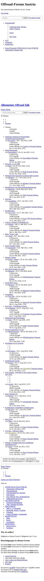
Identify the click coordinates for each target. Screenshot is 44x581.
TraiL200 (11, 296)
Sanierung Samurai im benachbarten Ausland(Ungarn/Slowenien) (17, 138)
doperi (25, 357)
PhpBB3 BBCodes (20, 569)
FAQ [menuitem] (7, 40)
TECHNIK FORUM (12, 501)
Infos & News (11, 526)
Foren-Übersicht (10, 556)
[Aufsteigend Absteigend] (30, 461)
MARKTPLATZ (11, 516)
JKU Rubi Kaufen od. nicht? (15, 269)
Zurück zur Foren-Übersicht (10, 480)
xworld (10, 384)
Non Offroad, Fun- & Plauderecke (18, 497)
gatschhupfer (27, 402)
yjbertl (10, 236)
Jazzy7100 (11, 213)
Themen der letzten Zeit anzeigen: (14, 459)
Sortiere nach (7, 461)
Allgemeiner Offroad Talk (15, 105)
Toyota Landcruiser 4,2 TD (14, 330)
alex (24, 265)
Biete (8, 518)
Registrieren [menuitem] (9, 44)
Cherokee (9, 512)
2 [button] (5, 121)
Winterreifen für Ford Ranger (15, 318)
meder (25, 326)
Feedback (9, 528)
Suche (26, 18)
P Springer (11, 308)
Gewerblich (10, 522)
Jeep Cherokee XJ (11, 394)
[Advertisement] (22, 79)
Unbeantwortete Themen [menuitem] (17, 27)
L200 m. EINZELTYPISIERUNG (17, 222)
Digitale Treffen (10, 257)
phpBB (11, 568)
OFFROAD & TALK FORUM (16, 487)
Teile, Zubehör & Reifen (14, 504)
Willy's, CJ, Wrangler (13, 508)
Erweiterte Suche (34, 18)
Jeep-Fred (26, 302)
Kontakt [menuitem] (8, 564)
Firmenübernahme (11, 150)
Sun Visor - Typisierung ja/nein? (16, 306)
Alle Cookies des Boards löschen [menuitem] (16, 560)
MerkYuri (11, 189)
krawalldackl (12, 152)
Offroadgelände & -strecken (15, 493)
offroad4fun (27, 369)
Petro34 (10, 396)
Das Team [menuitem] (12, 37)
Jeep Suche (9, 419)
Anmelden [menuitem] (8, 42)
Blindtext (11, 178)
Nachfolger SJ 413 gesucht (14, 343)
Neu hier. (8, 199)
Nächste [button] (8, 123)
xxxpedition (12, 201)
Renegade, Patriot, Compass (15, 510)
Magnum (11, 271)
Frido (24, 195)
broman (10, 363)
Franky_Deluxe (13, 259)
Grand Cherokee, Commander (16, 514)
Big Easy (11, 409)
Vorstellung (9, 294)
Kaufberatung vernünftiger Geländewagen (19, 408)
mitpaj (10, 446)
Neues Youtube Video (12, 246)
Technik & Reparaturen (14, 502)
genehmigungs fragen (12, 361)
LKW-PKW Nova (11, 283)
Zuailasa (26, 390)
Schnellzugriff (10, 23)
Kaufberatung (9, 211)
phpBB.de (24, 571)
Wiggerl (10, 224)
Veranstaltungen (11, 491)
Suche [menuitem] (11, 33)
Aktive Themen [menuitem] (14, 29)
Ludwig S (26, 146)
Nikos (10, 421)
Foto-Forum (10, 495)
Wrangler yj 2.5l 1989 (12, 164)
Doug (25, 427)
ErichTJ (25, 254)
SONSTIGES (10, 524)
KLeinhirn (11, 141)
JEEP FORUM (10, 506)
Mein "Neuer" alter (11, 234)
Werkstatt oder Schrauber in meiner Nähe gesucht (21, 176)
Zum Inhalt (4, 13)
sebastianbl (11, 248)
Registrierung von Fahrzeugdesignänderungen (20, 187)
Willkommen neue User (14, 499)
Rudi (9, 166)
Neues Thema (5, 109)
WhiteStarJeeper (28, 277)
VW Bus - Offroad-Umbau (14, 431)
